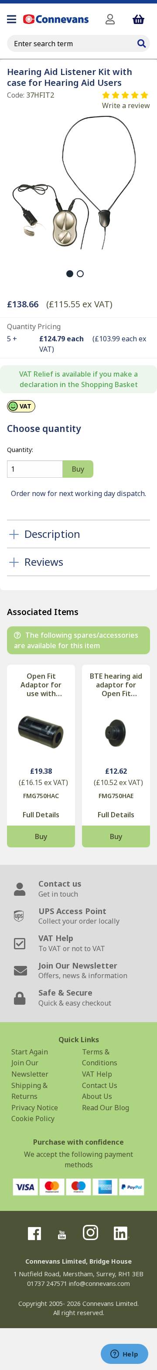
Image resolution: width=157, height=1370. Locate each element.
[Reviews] (126, 95)
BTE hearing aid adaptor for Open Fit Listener (116, 685)
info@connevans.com (99, 1283)
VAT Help (97, 1074)
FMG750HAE (116, 796)
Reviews (43, 561)
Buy (41, 836)
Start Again (29, 1052)
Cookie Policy (33, 1118)
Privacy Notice (34, 1107)
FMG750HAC (41, 796)
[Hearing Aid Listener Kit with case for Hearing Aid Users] (75, 181)
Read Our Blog (105, 1107)
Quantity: (20, 449)
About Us (97, 1096)
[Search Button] (141, 42)
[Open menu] (11, 19)
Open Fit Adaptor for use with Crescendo (40, 685)
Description (52, 534)
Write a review (126, 105)
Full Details (41, 814)
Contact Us (99, 1085)
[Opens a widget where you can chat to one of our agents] (124, 1355)
